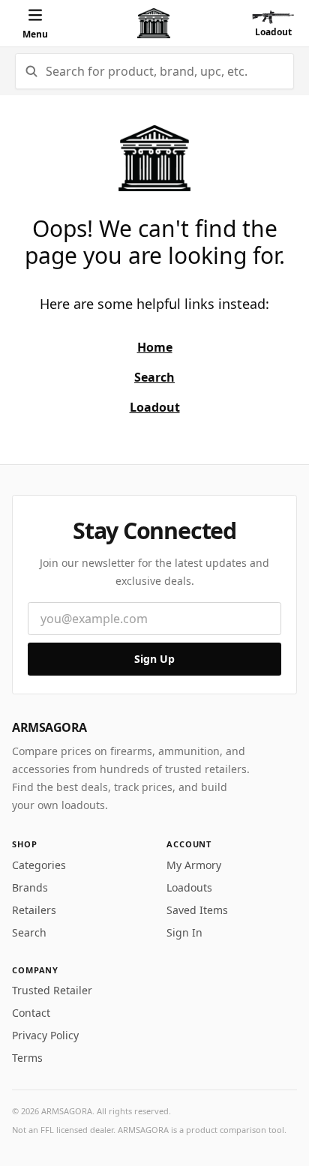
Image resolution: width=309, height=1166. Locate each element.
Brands (30, 887)
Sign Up (154, 659)
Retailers (34, 910)
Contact (31, 1013)
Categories (39, 865)
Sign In (184, 932)
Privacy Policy (45, 1035)
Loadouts (189, 887)
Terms (27, 1058)
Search (29, 932)
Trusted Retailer (52, 990)
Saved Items (197, 910)
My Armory (193, 865)
